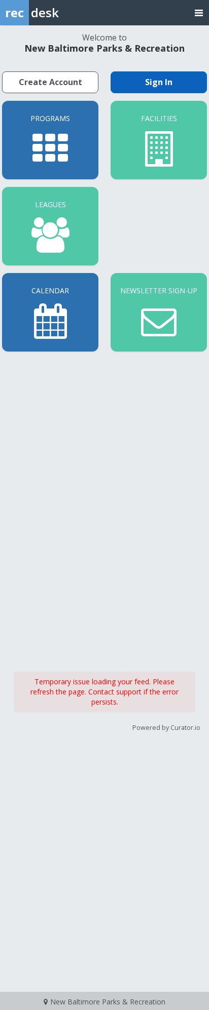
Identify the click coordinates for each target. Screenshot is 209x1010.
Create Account (50, 82)
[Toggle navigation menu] (199, 12)
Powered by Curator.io (166, 727)
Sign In (158, 82)
